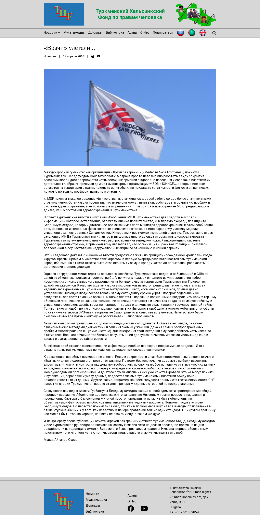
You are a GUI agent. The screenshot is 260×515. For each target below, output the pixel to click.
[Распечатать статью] (92, 56)
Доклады (95, 32)
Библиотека (115, 32)
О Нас (144, 32)
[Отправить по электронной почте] (98, 56)
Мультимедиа (73, 32)
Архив (132, 32)
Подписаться (163, 32)
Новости (92, 494)
